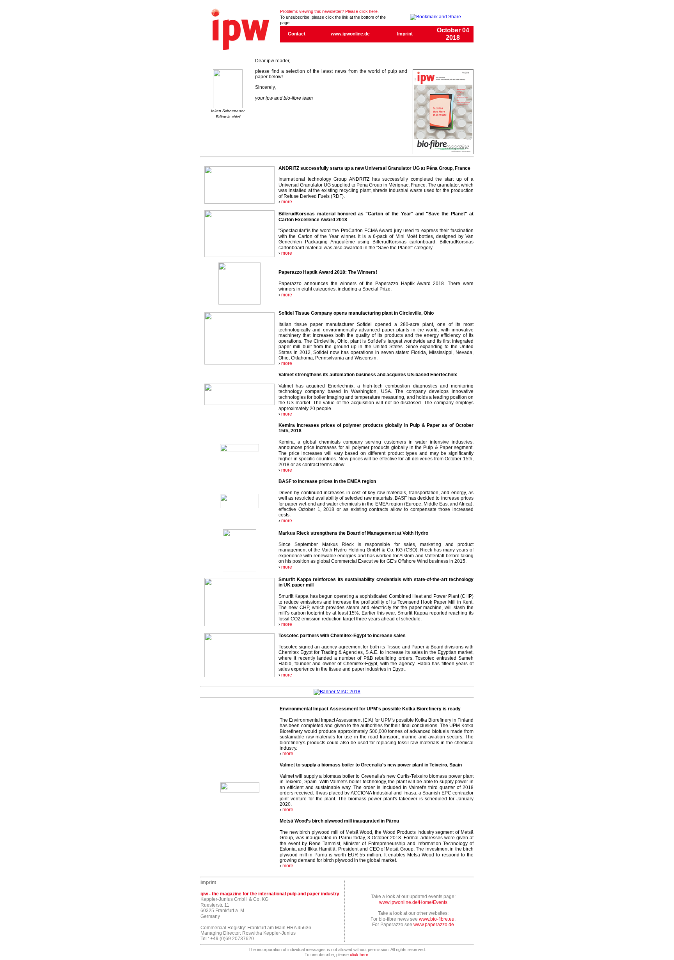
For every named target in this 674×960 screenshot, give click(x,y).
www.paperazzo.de (433, 924)
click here (359, 954)
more (286, 201)
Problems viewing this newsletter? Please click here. (329, 11)
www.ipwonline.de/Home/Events (413, 902)
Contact (296, 34)
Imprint (405, 34)
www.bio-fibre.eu (436, 919)
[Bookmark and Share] (435, 16)
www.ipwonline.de (350, 34)
